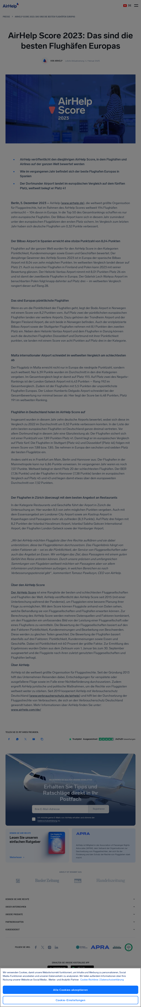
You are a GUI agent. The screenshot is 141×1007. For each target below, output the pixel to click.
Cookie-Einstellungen (70, 1000)
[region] (70, 987)
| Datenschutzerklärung (111, 979)
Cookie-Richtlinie (89, 979)
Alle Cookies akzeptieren (70, 989)
